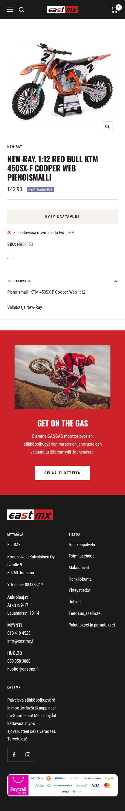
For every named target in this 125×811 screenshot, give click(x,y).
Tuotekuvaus (19, 281)
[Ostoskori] (114, 10)
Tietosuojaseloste (84, 613)
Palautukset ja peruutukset (92, 625)
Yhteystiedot (79, 590)
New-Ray (14, 147)
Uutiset (75, 602)
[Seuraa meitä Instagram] (28, 754)
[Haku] (21, 9)
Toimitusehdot (81, 556)
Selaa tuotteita (62, 473)
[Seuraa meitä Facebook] (14, 754)
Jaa (10, 258)
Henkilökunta (80, 579)
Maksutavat (79, 567)
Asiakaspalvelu (82, 544)
